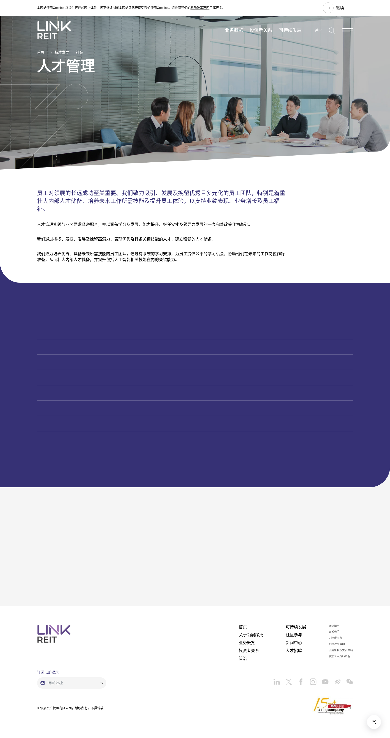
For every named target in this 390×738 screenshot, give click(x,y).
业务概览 (234, 30)
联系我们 (334, 632)
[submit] (101, 683)
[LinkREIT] (54, 633)
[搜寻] (332, 30)
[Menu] (347, 30)
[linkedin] (276, 680)
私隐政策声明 (199, 7)
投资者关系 (261, 30)
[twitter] (286, 680)
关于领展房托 (251, 635)
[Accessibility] (374, 722)
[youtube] (322, 680)
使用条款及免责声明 (341, 650)
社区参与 (294, 635)
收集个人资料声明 (339, 656)
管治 (243, 658)
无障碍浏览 (335, 638)
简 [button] (317, 30)
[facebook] (298, 680)
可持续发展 (290, 30)
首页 (40, 52)
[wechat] (347, 680)
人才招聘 (294, 650)
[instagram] (310, 680)
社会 (79, 52)
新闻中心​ (294, 643)
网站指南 (334, 626)
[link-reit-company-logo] (54, 30)
